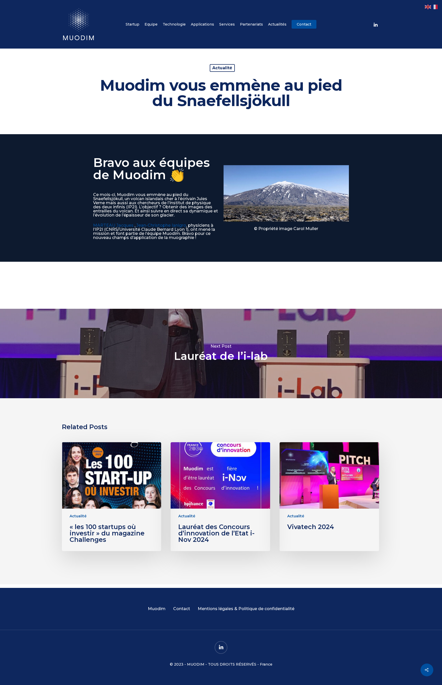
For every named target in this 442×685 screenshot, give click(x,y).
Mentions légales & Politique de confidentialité (246, 609)
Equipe (151, 24)
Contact (304, 24)
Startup (132, 24)
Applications (202, 24)
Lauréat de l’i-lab (221, 353)
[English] (428, 6)
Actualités (277, 24)
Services (227, 24)
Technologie (174, 24)
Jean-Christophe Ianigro (161, 225)
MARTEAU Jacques (113, 225)
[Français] (435, 6)
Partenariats (251, 24)
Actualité (222, 67)
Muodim (156, 609)
